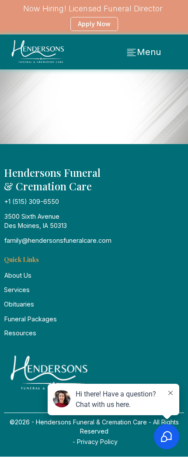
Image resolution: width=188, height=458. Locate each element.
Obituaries (19, 304)
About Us (17, 275)
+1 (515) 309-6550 (31, 201)
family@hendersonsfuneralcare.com (57, 240)
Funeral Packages (30, 319)
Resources (20, 333)
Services (17, 289)
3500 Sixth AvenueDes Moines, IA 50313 (35, 221)
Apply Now (94, 24)
